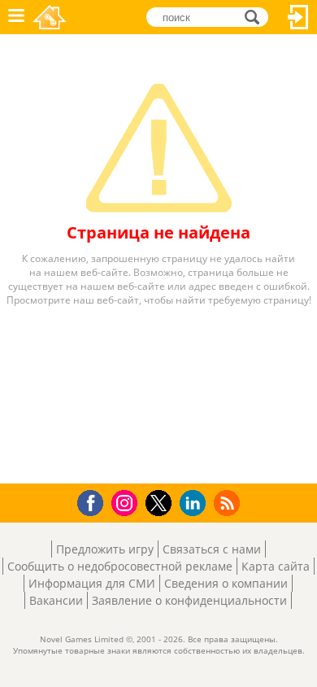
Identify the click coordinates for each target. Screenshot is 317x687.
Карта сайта (275, 566)
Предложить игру (105, 549)
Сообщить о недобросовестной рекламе (119, 566)
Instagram (126, 502)
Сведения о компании (226, 583)
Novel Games (50, 17)
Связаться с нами (212, 549)
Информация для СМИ (91, 583)
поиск (256, 16)
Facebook (94, 501)
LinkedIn (195, 503)
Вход (298, 17)
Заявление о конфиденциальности (189, 600)
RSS (228, 503)
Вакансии (56, 600)
